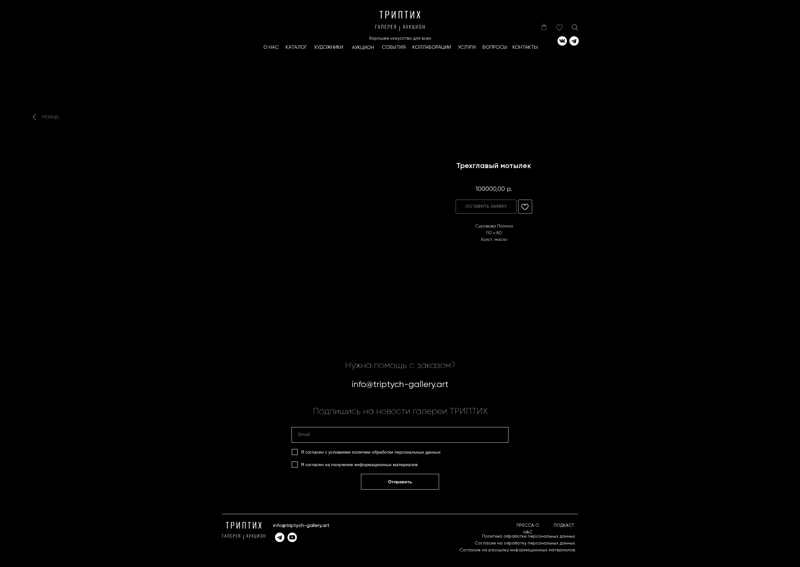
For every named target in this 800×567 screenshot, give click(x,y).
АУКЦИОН (363, 47)
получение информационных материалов (374, 464)
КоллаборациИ (431, 47)
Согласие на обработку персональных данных (525, 543)
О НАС (271, 47)
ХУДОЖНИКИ (328, 47)
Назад (50, 117)
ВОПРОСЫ (494, 47)
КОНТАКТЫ (525, 47)
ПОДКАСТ (564, 525)
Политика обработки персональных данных (528, 536)
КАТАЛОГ (296, 47)
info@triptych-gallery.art (400, 384)
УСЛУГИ (467, 47)
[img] (544, 27)
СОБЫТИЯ (394, 47)
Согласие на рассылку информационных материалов (517, 550)
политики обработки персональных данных (396, 452)
